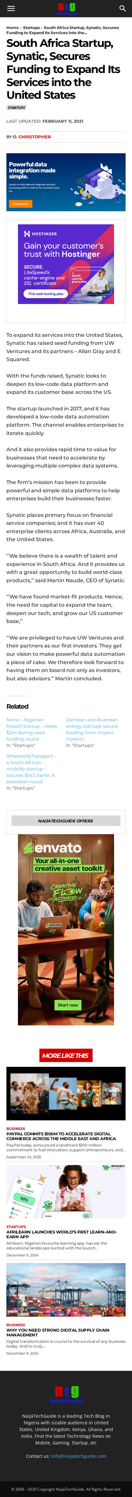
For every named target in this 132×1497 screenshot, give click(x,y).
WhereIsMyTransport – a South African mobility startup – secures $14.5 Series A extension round (31, 769)
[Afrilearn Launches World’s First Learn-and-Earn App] (66, 1191)
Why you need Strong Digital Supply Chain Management (57, 1332)
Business (15, 1129)
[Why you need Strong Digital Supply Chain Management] (66, 1289)
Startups (31, 27)
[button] (11, 8)
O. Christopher (32, 136)
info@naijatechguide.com (78, 1456)
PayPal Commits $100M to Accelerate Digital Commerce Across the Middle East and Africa (61, 1136)
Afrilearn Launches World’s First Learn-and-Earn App (61, 1234)
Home (12, 27)
